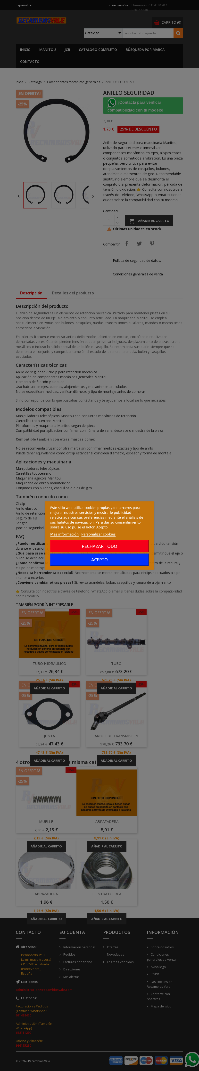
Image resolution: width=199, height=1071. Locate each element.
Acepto (99, 560)
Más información (64, 534)
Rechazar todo (99, 546)
